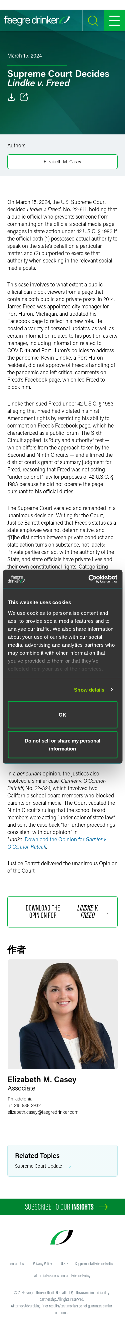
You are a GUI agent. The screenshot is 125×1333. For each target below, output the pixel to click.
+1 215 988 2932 (24, 1105)
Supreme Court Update (38, 1166)
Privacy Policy (42, 1263)
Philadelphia (20, 1098)
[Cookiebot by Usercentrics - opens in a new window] (89, 579)
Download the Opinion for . (67, 911)
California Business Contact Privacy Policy (61, 1275)
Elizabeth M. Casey (62, 161)
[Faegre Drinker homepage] (37, 21)
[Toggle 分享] (24, 97)
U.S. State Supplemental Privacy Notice (87, 1263)
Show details (89, 689)
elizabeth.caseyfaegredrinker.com (43, 1112)
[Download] (11, 97)
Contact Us (16, 1263)
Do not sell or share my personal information (62, 744)
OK (62, 715)
